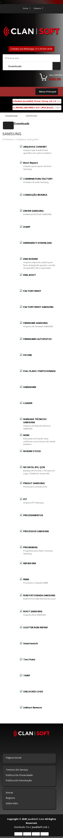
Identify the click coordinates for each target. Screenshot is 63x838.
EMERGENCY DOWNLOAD (37, 242)
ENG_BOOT (29, 274)
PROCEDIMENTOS (33, 515)
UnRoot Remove (32, 707)
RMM (26, 579)
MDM (26, 435)
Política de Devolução (19, 780)
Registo (10, 797)
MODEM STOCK (32, 451)
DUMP (26, 226)
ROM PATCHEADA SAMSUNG (39, 595)
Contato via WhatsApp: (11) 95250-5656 (31, 48)
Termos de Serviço (17, 769)
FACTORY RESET (32, 290)
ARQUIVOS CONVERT (35, 146)
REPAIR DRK (29, 563)
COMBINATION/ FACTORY (37, 178)
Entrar (25, 8)
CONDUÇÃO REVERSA (35, 194)
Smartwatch (30, 643)
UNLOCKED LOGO (33, 691)
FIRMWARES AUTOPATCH (37, 338)
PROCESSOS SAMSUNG (36, 531)
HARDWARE (29, 387)
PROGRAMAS (30, 547)
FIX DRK (27, 355)
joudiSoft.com (36, 819)
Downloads (11, 115)
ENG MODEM (30, 258)
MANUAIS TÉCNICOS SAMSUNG (34, 420)
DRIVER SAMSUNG (33, 210)
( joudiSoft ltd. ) (39, 827)
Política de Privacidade (19, 775)
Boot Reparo (30, 162)
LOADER (27, 403)
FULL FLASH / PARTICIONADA (39, 371)
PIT (25, 499)
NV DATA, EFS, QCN (34, 467)
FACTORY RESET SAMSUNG (38, 306)
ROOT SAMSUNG (32, 611)
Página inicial (13, 757)
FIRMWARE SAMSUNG (35, 322)
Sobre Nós (12, 803)
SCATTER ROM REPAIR (35, 627)
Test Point (29, 659)
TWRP (26, 675)
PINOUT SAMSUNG (34, 483)
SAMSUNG (31, 115)
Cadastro (37, 8)
